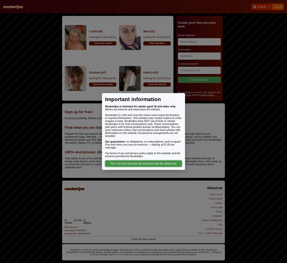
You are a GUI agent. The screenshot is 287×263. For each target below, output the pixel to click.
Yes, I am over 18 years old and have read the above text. (143, 163)
